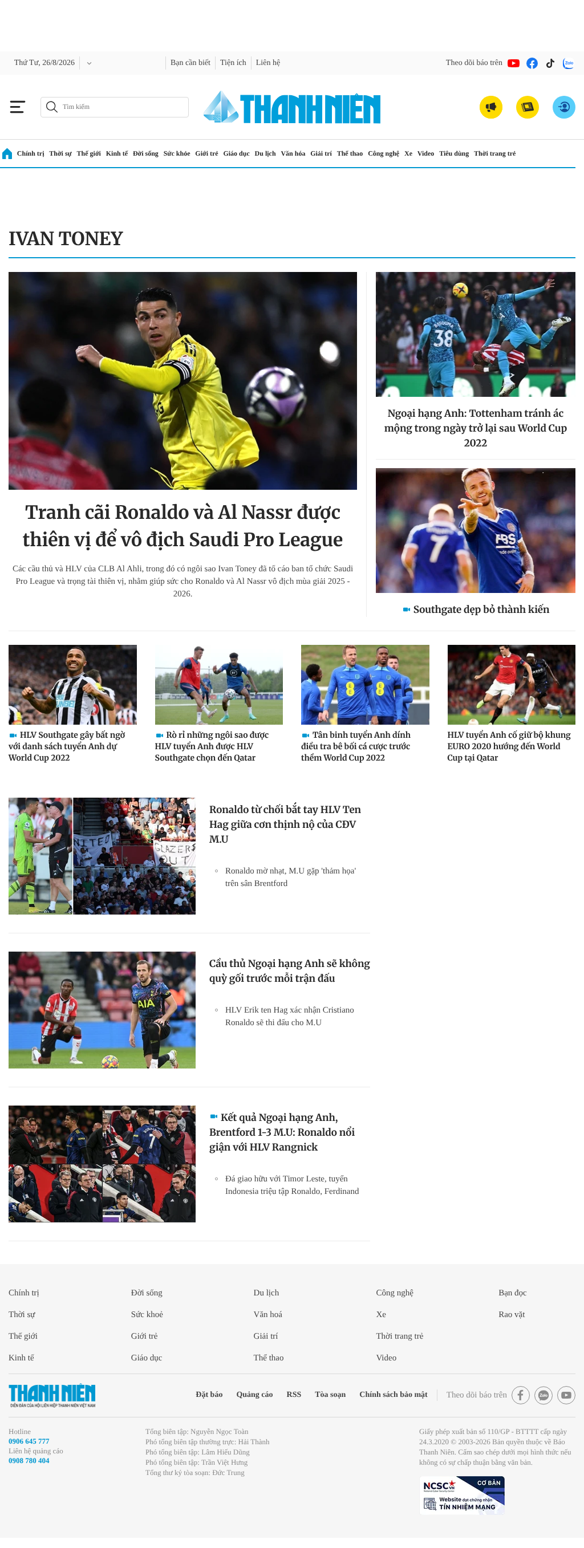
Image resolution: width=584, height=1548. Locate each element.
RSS (270, 1395)
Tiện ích (247, 63)
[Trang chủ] (7, 153)
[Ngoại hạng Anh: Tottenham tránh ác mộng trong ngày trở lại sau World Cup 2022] (475, 334)
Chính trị (31, 153)
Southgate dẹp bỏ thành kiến (481, 609)
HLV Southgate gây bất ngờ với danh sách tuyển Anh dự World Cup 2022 (67, 746)
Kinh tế (123, 153)
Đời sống (154, 153)
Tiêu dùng (489, 153)
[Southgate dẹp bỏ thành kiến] (475, 530)
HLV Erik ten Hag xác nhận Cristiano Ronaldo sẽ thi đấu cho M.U (290, 1023)
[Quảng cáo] (491, 107)
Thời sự (62, 153)
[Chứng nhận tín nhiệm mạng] (462, 1505)
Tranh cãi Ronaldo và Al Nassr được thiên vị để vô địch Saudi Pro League (183, 526)
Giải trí (344, 153)
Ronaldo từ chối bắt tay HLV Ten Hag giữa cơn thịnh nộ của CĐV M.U (285, 824)
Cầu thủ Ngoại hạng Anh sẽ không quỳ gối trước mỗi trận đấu (289, 971)
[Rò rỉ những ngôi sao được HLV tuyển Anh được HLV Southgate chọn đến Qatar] (219, 685)
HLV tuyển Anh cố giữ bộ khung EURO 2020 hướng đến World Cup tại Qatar (509, 746)
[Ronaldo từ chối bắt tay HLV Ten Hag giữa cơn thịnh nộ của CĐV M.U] (102, 856)
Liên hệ (285, 63)
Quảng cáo (228, 1395)
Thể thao (375, 153)
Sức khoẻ (150, 1314)
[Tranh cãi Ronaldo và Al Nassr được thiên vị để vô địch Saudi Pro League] (183, 381)
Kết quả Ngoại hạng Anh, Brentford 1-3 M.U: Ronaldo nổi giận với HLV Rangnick (282, 1132)
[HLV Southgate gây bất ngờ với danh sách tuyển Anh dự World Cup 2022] (73, 685)
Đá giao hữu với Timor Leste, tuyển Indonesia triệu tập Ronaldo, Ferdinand (295, 1191)
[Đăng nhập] (564, 107)
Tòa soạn (309, 1395)
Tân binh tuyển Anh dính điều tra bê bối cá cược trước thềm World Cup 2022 (356, 746)
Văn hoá (270, 1314)
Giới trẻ (222, 153)
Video (458, 153)
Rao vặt (513, 1314)
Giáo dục (254, 153)
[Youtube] (514, 63)
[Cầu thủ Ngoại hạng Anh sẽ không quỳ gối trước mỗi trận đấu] (102, 1010)
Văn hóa (314, 153)
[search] (114, 107)
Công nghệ (412, 153)
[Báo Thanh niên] (52, 1395)
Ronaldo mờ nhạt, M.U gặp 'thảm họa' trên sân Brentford (291, 877)
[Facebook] (532, 63)
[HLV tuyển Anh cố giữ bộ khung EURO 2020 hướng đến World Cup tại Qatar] (512, 685)
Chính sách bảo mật (378, 1395)
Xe (439, 153)
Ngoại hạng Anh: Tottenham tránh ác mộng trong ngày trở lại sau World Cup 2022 (475, 428)
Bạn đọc (515, 1292)
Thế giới (93, 153)
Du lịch (285, 153)
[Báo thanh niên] (292, 107)
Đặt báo (178, 1395)
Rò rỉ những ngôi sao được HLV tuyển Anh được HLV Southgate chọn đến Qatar (212, 746)
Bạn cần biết (199, 63)
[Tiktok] (550, 63)
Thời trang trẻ (534, 153)
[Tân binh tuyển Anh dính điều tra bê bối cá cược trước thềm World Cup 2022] (365, 685)
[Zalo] (568, 63)
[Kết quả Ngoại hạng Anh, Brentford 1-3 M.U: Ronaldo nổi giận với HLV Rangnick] (102, 1164)
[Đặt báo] (527, 107)
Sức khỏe (189, 153)
